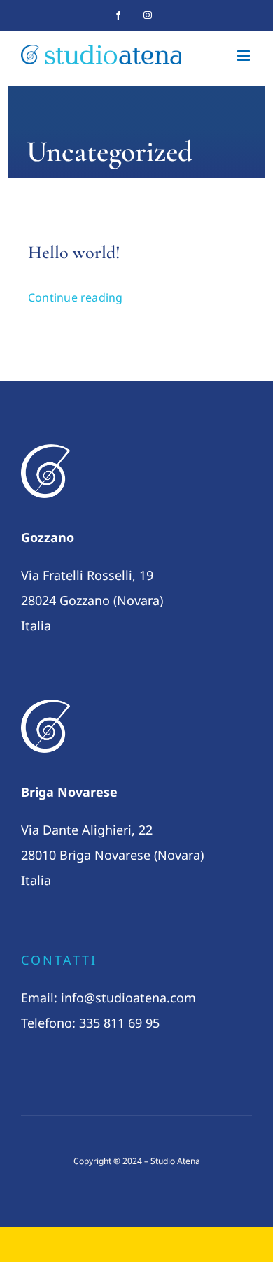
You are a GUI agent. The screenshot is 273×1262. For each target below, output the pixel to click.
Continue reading (75, 297)
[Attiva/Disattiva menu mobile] (244, 55)
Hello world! (74, 252)
